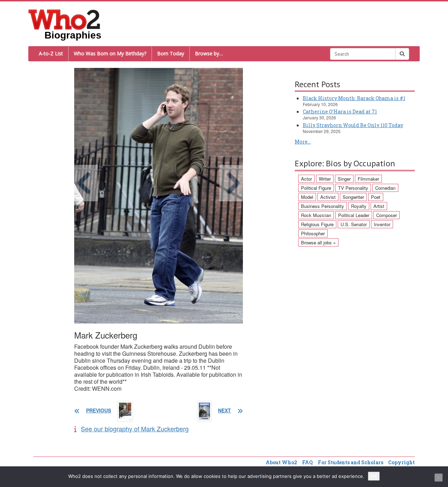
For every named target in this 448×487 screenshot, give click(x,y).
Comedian (385, 188)
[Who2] (64, 18)
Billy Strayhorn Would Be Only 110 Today (353, 125)
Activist (328, 197)
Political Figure (316, 188)
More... (303, 141)
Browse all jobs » (318, 242)
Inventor (382, 224)
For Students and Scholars (350, 462)
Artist (378, 206)
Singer (344, 178)
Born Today (170, 53)
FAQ (307, 462)
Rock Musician (316, 215)
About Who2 (281, 462)
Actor (306, 178)
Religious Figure (317, 224)
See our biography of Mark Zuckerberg (135, 428)
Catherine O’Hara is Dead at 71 (340, 111)
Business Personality (322, 206)
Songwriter (353, 197)
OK (374, 476)
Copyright (401, 462)
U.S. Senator (354, 224)
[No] (438, 477)
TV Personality (353, 188)
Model (307, 197)
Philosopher (313, 233)
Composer (386, 215)
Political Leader (353, 215)
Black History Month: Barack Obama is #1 (354, 98)
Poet (375, 197)
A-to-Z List (51, 53)
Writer (325, 178)
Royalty (358, 206)
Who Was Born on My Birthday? (110, 53)
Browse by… (209, 53)
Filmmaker (368, 178)
